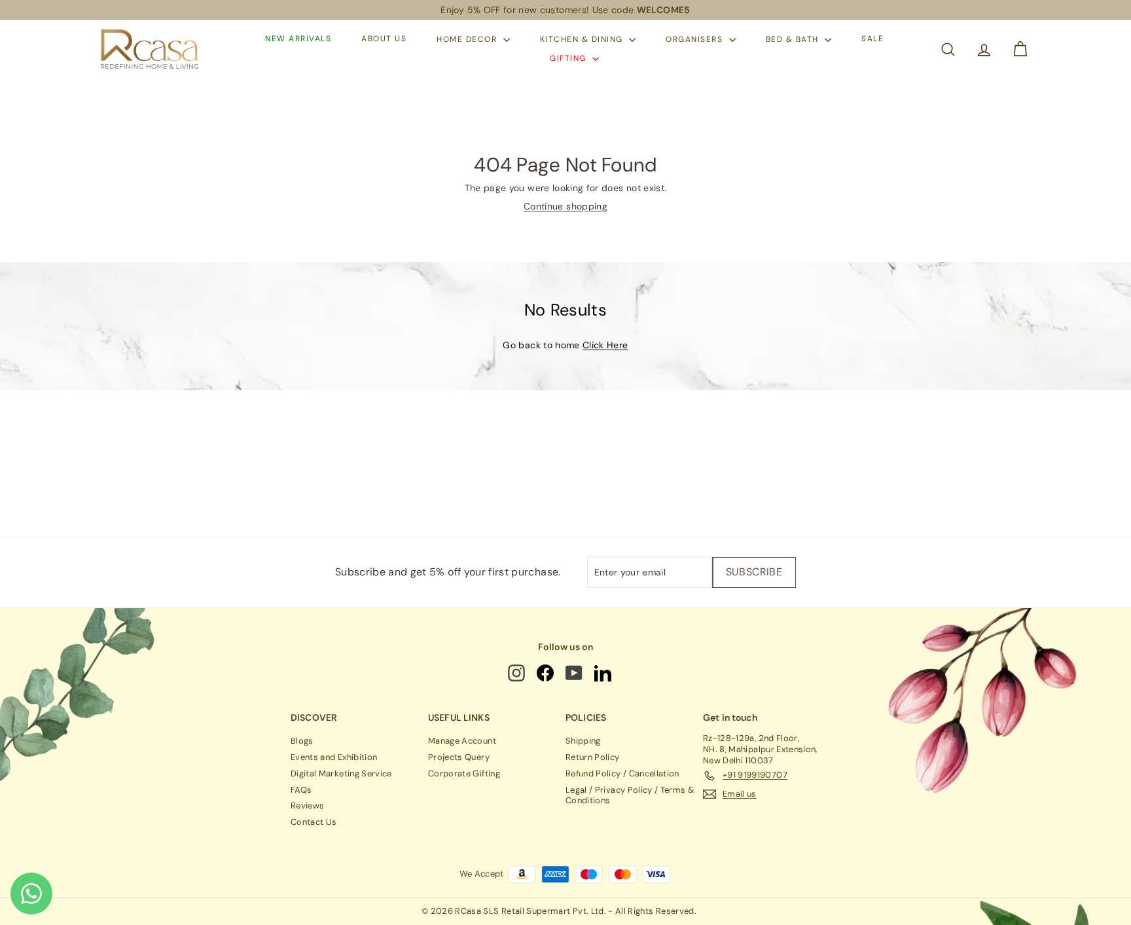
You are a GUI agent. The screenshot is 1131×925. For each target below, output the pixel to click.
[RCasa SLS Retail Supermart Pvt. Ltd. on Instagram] (518, 672)
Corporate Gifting (464, 773)
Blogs (302, 740)
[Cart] (1020, 49)
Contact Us (314, 821)
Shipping (583, 740)
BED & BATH (794, 39)
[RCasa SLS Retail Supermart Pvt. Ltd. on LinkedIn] (603, 672)
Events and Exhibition (334, 757)
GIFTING (569, 58)
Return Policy (593, 757)
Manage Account (462, 740)
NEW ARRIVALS (298, 39)
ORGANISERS (696, 39)
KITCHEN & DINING (583, 39)
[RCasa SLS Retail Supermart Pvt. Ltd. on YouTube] (575, 672)
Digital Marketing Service (341, 773)
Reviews (307, 805)
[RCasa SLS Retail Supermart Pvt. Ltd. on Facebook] (546, 672)
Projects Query (459, 757)
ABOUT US (383, 39)
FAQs (301, 789)
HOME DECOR (468, 39)
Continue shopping (565, 206)
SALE (872, 39)
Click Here (605, 345)
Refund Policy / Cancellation (622, 773)
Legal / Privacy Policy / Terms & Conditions (630, 795)
